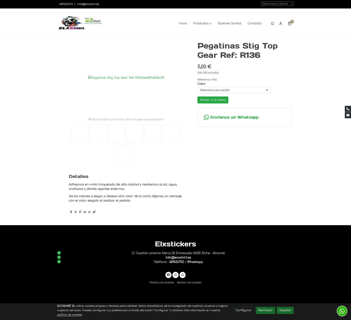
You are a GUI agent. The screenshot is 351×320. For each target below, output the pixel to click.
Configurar (243, 310)
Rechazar (265, 310)
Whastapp (195, 262)
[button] (202, 23)
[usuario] (281, 23)
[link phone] (348, 109)
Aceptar (285, 310)
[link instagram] (175, 274)
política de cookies (69, 314)
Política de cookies (162, 282)
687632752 (66, 4)
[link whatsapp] (182, 274)
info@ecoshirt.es (88, 4)
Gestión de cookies (189, 282)
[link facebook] (168, 274)
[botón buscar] (272, 23)
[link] (81, 23)
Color (201, 83)
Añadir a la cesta (213, 100)
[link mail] (348, 115)
